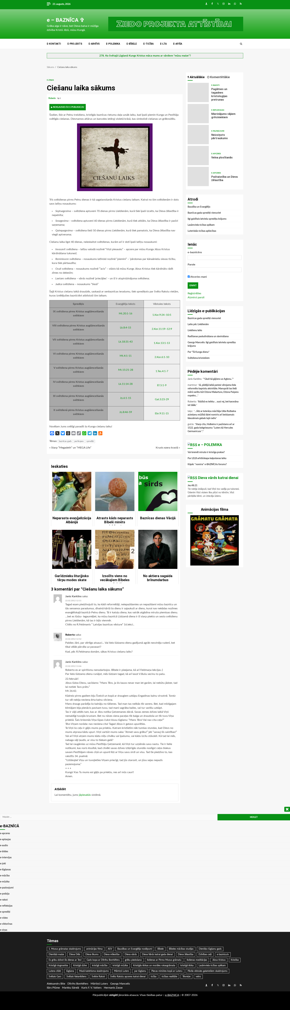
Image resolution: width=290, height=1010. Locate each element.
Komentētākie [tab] (219, 77)
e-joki (3, 863)
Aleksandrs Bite (56, 983)
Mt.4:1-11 (126, 355)
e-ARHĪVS (94, 43)
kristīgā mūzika (120, 965)
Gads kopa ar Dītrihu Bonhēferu (103, 960)
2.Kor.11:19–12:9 (162, 329)
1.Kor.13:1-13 (162, 343)
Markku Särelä (70, 987)
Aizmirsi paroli (196, 297)
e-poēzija (4, 894)
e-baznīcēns (195, 252)
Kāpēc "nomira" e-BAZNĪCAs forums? (207, 464)
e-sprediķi (5, 912)
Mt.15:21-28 (125, 370)
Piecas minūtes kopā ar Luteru (166, 971)
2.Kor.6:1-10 (162, 357)
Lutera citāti (55, 971)
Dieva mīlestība (111, 954)
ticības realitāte (169, 976)
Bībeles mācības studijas (181, 949)
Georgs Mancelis (120, 983)
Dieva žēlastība (185, 954)
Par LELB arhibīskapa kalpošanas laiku (207, 458)
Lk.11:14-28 (125, 384)
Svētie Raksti (98, 976)
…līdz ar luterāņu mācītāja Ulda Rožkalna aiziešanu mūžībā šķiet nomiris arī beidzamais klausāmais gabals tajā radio (212, 414)
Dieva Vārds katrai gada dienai (157, 954)
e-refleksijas (217, 110)
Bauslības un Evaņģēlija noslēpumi (134, 949)
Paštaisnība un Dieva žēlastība (198, 176)
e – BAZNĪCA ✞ (65, 20)
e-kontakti (54, 43)
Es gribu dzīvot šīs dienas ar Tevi (65, 960)
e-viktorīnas (6, 924)
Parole (191, 264)
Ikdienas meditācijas (197, 960)
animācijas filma (94, 949)
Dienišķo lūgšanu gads (210, 949)
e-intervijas (6, 857)
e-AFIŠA (177, 43)
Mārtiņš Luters (121, 971)
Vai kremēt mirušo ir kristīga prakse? (206, 452)
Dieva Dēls (74, 954)
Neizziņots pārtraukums (198, 134)
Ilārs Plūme (53, 987)
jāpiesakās (85, 795)
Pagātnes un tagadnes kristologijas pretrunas (198, 92)
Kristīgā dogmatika (58, 965)
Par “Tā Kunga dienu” (198, 352)
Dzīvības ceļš (205, 954)
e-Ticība (148, 43)
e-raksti (215, 85)
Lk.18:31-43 (125, 341)
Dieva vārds (131, 954)
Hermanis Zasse (113, 987)
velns (198, 976)
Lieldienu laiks (195, 330)
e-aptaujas (5, 839)
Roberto (52, 98)
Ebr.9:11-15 (162, 413)
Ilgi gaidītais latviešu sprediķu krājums (207, 219)
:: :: (172, 995)
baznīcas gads (65, 441)
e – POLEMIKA (210, 445)
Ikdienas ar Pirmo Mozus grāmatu (164, 960)
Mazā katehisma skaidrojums (94, 971)
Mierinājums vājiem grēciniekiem (198, 113)
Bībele (160, 949)
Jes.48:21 (192, 485)
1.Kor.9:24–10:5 (161, 315)
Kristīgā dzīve (80, 965)
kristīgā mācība (99, 965)
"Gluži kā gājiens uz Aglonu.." (218, 379)
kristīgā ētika (187, 965)
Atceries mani (198, 276)
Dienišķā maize (56, 954)
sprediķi (90, 441)
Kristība (235, 960)
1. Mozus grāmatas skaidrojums (65, 949)
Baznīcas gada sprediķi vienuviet (204, 213)
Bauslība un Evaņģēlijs (199, 207)
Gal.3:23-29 (162, 399)
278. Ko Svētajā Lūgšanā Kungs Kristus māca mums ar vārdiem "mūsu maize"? (145, 55)
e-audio (4, 845)
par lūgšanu (140, 971)
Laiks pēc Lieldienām (198, 324)
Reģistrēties (194, 293)
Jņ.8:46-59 (125, 412)
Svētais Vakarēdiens (76, 976)
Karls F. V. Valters (91, 987)
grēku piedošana (133, 960)
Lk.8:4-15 (125, 327)
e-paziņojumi (217, 131)
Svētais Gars (55, 976)
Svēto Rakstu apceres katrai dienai (128, 976)
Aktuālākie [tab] (197, 77)
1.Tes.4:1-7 (162, 371)
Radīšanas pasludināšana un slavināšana (208, 336)
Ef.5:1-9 (161, 385)
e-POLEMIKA (113, 43)
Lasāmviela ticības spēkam (201, 225)
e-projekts (74, 43)
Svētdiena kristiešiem (199, 358)
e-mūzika (4, 882)
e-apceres (216, 154)
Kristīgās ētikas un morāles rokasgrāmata (154, 965)
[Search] (241, 44)
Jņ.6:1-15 (125, 398)
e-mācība (5, 876)
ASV (110, 949)
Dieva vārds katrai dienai (218, 478)
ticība (153, 976)
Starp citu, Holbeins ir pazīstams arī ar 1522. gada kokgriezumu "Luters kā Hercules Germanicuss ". (211, 428)
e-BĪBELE (132, 43)
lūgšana (70, 971)
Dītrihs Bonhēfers (77, 983)
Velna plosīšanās (198, 155)
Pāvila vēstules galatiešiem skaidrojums (207, 971)
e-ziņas (50, 80)
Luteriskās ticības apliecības (202, 231)
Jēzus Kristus (219, 960)
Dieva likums (92, 954)
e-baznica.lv (223, 954)
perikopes (79, 441)
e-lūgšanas (5, 869)
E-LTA (163, 43)
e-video (4, 918)
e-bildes (4, 851)
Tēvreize (186, 976)
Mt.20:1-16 (125, 313)
